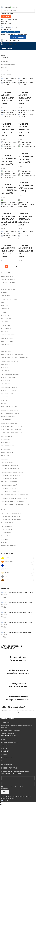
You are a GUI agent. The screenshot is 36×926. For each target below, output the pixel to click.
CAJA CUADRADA (6, 319)
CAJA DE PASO (5, 322)
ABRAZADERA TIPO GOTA (8, 286)
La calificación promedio (8, 65)
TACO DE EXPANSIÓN (7, 462)
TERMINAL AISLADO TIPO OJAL (9, 479)
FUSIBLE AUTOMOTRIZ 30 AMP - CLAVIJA (21, 602)
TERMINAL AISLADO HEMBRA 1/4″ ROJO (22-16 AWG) (7, 97)
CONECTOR (4, 368)
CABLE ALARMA (5, 296)
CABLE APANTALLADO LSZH (9, 299)
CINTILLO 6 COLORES (7, 345)
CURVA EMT (4, 397)
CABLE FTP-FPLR (5, 309)
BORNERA (4, 293)
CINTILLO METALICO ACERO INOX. (10, 361)
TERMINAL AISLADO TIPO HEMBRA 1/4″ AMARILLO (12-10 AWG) (9, 219)
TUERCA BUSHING (6, 533)
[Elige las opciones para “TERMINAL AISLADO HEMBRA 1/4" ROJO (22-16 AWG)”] (3, 88)
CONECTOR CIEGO (6, 371)
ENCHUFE (4, 404)
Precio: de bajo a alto (7, 71)
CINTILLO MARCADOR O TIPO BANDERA (12, 355)
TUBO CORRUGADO (6, 529)
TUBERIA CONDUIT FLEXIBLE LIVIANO (11, 516)
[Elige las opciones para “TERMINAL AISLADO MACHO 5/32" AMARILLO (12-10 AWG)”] (3, 181)
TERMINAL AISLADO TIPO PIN (9, 482)
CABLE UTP (4, 312)
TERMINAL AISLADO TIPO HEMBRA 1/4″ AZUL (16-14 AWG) (25, 219)
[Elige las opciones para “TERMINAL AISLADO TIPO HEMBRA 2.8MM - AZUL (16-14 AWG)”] (20, 241)
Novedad (4, 68)
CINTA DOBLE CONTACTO (8, 335)
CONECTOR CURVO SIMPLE (8, 377)
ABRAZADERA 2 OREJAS (8, 279)
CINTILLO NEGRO (6, 364)
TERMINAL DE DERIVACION (8, 488)
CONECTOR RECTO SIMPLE (8, 390)
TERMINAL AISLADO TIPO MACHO (10, 475)
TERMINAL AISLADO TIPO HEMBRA (10, 469)
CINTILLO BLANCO (6, 351)
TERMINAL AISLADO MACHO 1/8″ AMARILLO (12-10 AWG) (26, 158)
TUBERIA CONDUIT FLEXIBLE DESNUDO (11, 513)
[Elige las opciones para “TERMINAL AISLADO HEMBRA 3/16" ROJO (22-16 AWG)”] (3, 120)
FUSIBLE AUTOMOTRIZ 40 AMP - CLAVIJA (21, 592)
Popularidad (4, 61)
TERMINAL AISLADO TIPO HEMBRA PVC (12, 472)
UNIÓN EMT (4, 539)
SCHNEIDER (4, 459)
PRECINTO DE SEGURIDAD (8, 446)
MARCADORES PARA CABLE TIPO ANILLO (12, 433)
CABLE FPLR (4, 306)
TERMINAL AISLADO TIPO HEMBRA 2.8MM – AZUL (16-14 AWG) (26, 250)
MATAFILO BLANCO (6, 436)
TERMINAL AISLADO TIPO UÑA (9, 485)
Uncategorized (5, 536)
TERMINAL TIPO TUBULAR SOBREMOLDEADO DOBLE (15, 505)
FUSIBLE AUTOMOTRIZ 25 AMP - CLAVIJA (20, 613)
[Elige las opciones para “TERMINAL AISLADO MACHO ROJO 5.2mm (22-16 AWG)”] (20, 178)
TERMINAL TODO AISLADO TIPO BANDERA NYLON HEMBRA (15, 509)
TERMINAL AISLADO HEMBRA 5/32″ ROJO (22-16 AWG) (25, 129)
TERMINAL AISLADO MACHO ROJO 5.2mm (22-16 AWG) (26, 187)
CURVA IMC (4, 400)
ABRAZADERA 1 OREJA (7, 276)
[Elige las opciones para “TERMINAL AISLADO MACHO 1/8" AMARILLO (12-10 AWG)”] (20, 150)
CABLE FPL (4, 302)
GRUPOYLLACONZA (18, 37)
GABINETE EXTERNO (6, 420)
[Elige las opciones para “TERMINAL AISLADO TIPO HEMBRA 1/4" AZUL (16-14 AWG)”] (20, 209)
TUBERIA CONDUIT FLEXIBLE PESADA (11, 520)
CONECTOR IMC (5, 384)
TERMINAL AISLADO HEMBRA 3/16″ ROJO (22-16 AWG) (8, 129)
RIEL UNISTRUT (5, 456)
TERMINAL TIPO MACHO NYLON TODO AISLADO (14, 498)
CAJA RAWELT (5, 332)
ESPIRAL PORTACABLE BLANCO (9, 407)
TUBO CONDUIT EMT (7, 523)
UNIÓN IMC (4, 542)
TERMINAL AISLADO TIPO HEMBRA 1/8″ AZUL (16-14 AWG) (8, 250)
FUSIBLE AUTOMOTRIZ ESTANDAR (10, 413)
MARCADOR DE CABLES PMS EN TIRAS (11, 430)
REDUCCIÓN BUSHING (7, 452)
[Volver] (3, 44)
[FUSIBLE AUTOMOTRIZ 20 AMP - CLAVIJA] (4, 625)
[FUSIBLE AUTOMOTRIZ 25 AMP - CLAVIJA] (4, 615)
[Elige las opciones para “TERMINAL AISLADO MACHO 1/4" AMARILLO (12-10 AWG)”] (3, 152)
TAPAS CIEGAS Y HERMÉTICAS (9, 466)
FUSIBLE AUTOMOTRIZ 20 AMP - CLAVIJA (21, 623)
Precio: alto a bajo (6, 74)
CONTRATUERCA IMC (7, 394)
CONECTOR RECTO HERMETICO (9, 387)
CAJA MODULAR (5, 325)
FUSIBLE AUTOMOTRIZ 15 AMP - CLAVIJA (20, 633)
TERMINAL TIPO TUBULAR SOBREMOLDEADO (13, 501)
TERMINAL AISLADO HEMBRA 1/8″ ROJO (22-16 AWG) (24, 97)
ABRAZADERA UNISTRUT (8, 289)
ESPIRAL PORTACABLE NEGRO (9, 410)
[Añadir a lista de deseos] (8, 88)
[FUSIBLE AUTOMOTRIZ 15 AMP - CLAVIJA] (4, 635)
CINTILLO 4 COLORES (7, 341)
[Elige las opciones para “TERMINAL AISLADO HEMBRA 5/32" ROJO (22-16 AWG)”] (20, 120)
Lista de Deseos (5, 761)
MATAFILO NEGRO (6, 439)
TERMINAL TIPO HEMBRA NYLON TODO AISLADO (14, 495)
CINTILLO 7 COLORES (6, 348)
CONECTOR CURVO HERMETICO (10, 374)
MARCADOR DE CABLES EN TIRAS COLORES (13, 426)
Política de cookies (6, 749)
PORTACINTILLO (5, 443)
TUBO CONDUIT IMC (6, 526)
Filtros (3, 55)
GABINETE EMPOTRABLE (8, 417)
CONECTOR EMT (5, 381)
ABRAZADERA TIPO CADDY (8, 283)
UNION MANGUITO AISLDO (8, 546)
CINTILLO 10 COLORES (7, 338)
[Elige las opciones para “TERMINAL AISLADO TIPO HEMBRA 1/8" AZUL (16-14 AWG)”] (3, 241)
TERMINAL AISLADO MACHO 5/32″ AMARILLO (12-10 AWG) (9, 189)
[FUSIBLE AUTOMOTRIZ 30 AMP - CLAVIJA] (4, 605)
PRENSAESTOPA (5, 449)
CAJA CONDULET (6, 315)
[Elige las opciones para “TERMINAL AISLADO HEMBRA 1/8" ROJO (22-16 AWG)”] (20, 88)
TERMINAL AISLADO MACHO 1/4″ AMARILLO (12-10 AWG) (9, 160)
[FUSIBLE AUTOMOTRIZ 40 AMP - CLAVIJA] (4, 595)
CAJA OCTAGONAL (6, 328)
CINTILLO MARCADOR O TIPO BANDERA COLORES (14, 358)
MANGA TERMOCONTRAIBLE (9, 423)
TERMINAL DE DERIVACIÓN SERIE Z (10, 492)
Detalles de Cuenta (6, 764)
